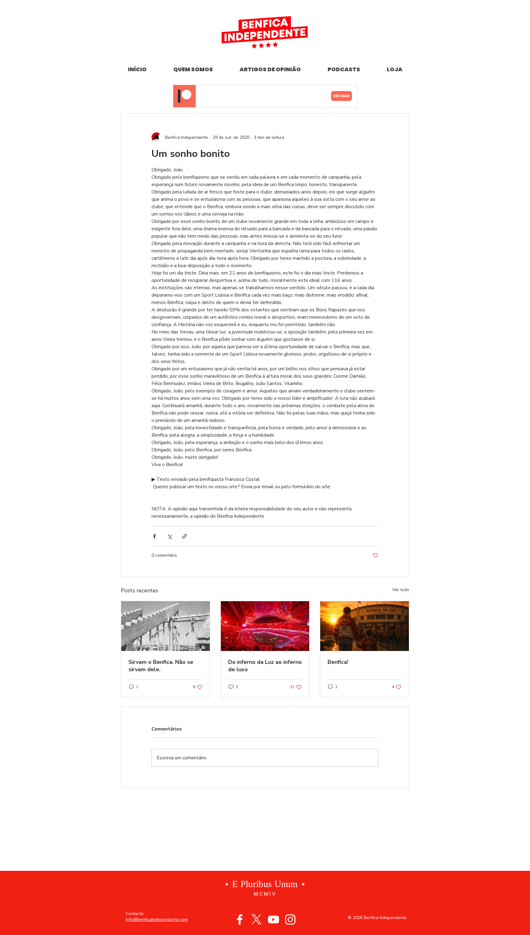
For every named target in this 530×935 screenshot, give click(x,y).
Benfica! (338, 662)
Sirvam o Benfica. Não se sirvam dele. (161, 665)
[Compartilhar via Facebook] (154, 536)
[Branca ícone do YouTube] (273, 919)
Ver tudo (400, 590)
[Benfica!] (364, 626)
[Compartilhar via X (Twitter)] (169, 536)
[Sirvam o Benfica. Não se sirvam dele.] (165, 626)
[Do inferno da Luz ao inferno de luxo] (265, 626)
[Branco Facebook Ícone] (240, 919)
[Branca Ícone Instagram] (290, 919)
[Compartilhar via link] (184, 536)
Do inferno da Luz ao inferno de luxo (265, 665)
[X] (256, 919)
